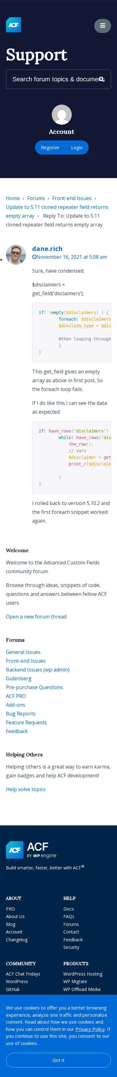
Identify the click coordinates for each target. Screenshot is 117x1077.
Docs (68, 909)
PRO (10, 909)
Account (14, 932)
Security (71, 947)
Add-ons (15, 704)
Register (50, 147)
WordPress (17, 981)
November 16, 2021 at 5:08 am (72, 256)
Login (77, 147)
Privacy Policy (90, 1029)
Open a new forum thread (36, 616)
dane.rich (47, 248)
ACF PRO (16, 696)
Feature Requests (26, 722)
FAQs (68, 916)
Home (13, 198)
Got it (58, 1060)
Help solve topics (26, 789)
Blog (10, 924)
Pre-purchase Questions (34, 687)
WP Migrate (75, 981)
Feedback (17, 731)
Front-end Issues (72, 198)
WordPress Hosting (82, 974)
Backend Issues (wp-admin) (38, 669)
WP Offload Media (81, 989)
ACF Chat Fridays (23, 974)
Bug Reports (21, 713)
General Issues (23, 652)
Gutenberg (19, 678)
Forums (36, 198)
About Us (15, 916)
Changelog (16, 940)
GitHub (13, 989)
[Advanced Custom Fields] (13, 25)
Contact (71, 932)
